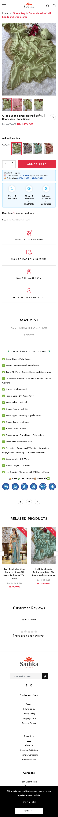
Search (29, 704)
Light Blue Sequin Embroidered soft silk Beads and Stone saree (43, 572)
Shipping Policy (29, 718)
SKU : (5, 219)
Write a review (29, 619)
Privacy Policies (29, 759)
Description (29, 320)
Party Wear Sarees (29, 781)
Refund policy (29, 708)
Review (29, 335)
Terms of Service (29, 723)
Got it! (29, 811)
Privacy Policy (29, 713)
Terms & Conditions (29, 754)
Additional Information (29, 328)
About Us (29, 745)
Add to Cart (36, 164)
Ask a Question (11, 138)
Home (5, 13)
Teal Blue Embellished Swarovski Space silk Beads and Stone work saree (14, 574)
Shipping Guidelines (29, 750)
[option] (29, 59)
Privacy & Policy (29, 801)
